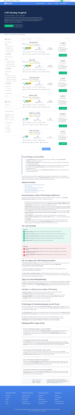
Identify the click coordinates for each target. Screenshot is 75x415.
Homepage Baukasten (26, 403)
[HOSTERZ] (8, 3)
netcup (7, 401)
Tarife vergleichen (9, 25)
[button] (69, 3)
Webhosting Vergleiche (27, 393)
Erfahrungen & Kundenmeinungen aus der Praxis (34, 190)
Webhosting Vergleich (40, 3)
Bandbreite (40, 397)
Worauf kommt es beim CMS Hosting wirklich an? (35, 184)
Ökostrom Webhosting (42, 401)
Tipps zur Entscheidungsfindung (31, 189)
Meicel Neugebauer (11, 15)
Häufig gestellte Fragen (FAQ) (31, 192)
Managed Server (25, 401)
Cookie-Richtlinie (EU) (59, 403)
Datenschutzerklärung (59, 401)
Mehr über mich (60, 382)
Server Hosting (25, 399)
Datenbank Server (41, 399)
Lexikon (56, 3)
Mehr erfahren (18, 25)
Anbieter (49, 3)
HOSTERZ (6, 34)
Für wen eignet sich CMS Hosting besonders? (34, 187)
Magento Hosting (25, 397)
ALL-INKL (8, 397)
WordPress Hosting (26, 395)
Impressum (57, 399)
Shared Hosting (41, 403)
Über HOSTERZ (63, 3)
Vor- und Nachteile (28, 186)
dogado (7, 399)
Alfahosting (8, 395)
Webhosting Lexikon (43, 393)
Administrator (41, 395)
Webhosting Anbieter (11, 393)
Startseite (56, 395)
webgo (7, 403)
